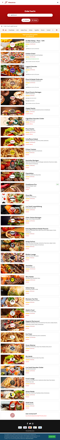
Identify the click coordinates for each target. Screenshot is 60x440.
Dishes (30, 30)
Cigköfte (37, 30)
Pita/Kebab (11, 30)
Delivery (27, 20)
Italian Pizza (24, 30)
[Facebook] (27, 424)
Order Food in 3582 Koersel (10, 26)
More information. (30, 438)
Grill (17, 30)
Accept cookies (52, 436)
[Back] (2, 2)
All (5, 30)
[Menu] (58, 2)
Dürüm (42, 30)
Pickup (35, 20)
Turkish (48, 30)
